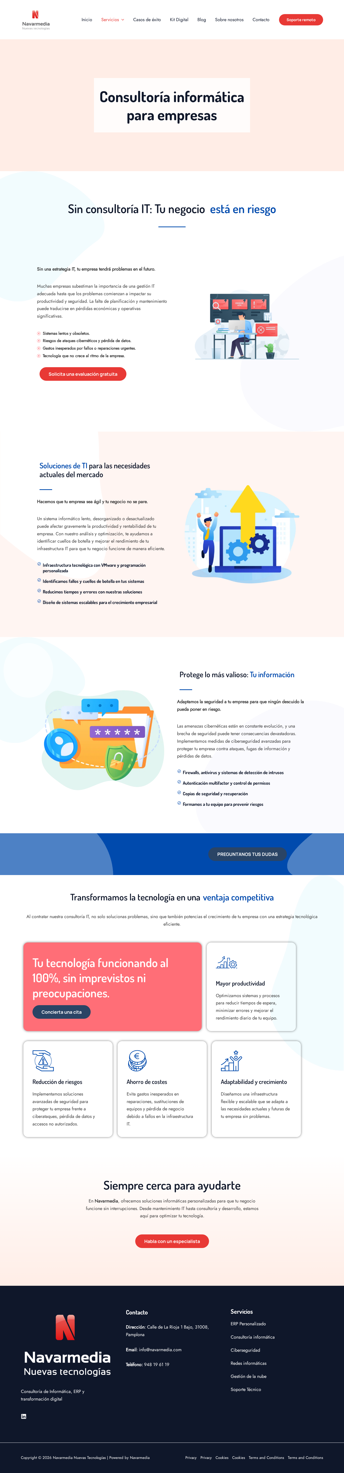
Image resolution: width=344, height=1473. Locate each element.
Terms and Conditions (266, 1457)
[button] (121, 20)
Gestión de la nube (248, 1376)
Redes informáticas (248, 1363)
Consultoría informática (253, 1337)
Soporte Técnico (246, 1389)
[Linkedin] (23, 1416)
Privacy (191, 1457)
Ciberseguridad (245, 1350)
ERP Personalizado (248, 1323)
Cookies (222, 1457)
